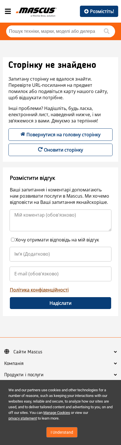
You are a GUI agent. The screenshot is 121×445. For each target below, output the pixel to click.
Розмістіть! (102, 11)
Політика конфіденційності (39, 290)
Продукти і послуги (24, 374)
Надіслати (60, 303)
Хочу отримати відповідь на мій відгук (57, 240)
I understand (62, 432)
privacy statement (22, 418)
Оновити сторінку (63, 150)
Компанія (14, 363)
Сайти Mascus (28, 352)
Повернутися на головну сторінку (63, 134)
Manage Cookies (56, 413)
